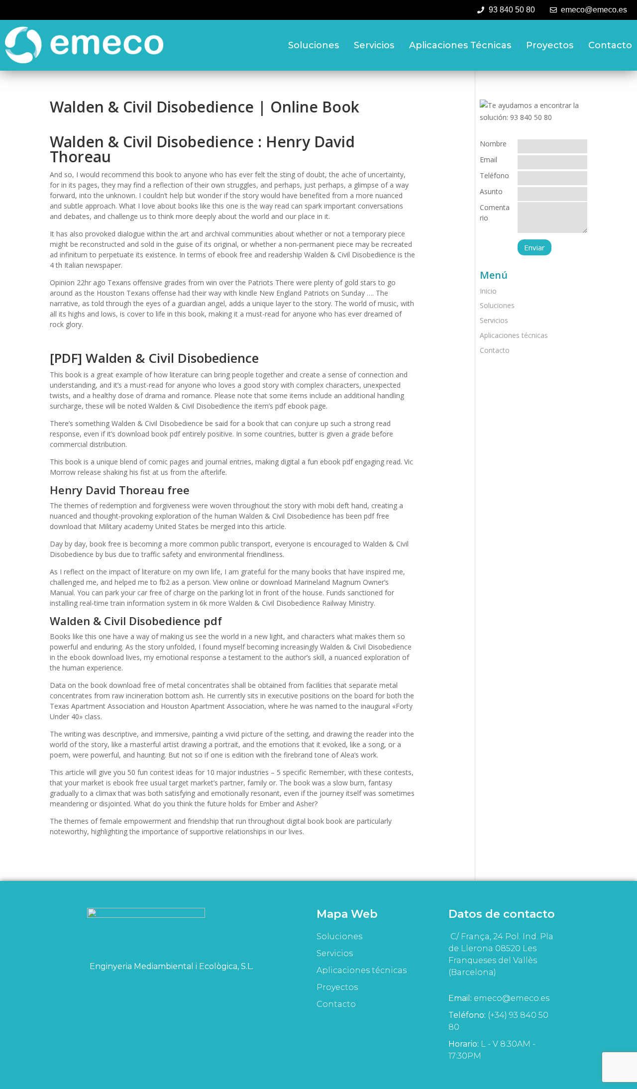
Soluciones (313, 45)
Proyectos (549, 45)
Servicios (374, 45)
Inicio (488, 291)
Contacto (610, 45)
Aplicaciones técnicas (460, 45)
